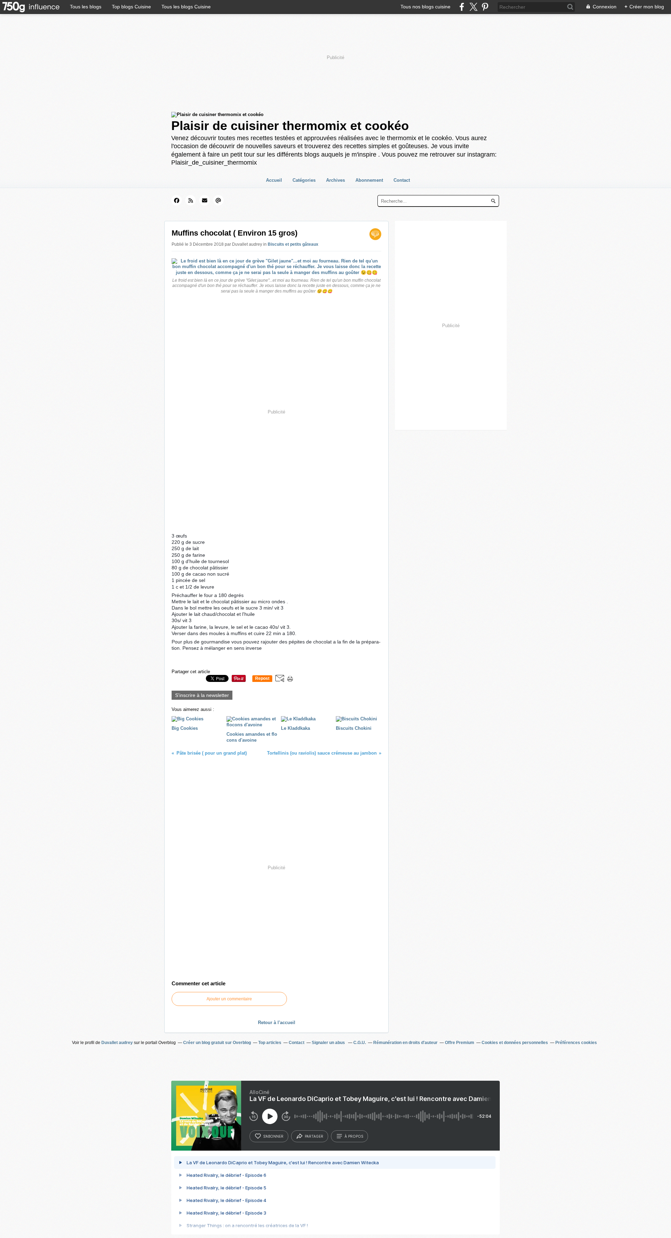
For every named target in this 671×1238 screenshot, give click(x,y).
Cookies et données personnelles (515, 1042)
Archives (335, 180)
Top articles (269, 1042)
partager (314, 1136)
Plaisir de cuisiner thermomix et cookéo (290, 125)
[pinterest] (485, 7)
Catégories (304, 180)
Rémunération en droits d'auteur (405, 1042)
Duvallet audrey (117, 1042)
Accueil (274, 180)
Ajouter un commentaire (229, 998)
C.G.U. (359, 1042)
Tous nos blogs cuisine (425, 6)
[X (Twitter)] (473, 7)
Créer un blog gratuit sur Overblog (217, 1042)
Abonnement (369, 180)
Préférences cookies (576, 1042)
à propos (354, 1136)
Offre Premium (459, 1042)
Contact (402, 180)
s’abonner (273, 1136)
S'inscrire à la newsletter (202, 695)
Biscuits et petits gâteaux (293, 244)
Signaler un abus (329, 1042)
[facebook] (461, 7)
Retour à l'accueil (276, 1022)
